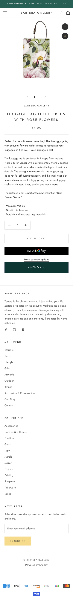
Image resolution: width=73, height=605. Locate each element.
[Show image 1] (34, 97)
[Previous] (27, 96)
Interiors (8, 350)
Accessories (11, 426)
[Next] (45, 96)
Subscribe (17, 541)
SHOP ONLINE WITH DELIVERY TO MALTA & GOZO (36, 3)
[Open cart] (68, 13)
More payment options (36, 259)
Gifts (7, 368)
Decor (7, 356)
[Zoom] (65, 26)
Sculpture (9, 481)
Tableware (10, 487)
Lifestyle (8, 362)
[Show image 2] (38, 97)
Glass (7, 444)
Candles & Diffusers (15, 432)
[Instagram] (14, 329)
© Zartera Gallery (36, 559)
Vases (7, 494)
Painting (8, 475)
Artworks (9, 374)
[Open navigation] (5, 12)
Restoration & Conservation (19, 393)
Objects (8, 469)
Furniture (9, 438)
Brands (8, 387)
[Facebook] (5, 329)
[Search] (61, 12)
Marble (8, 457)
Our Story (9, 399)
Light (7, 450)
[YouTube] (23, 329)
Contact (8, 405)
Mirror (8, 463)
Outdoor (9, 381)
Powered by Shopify (36, 565)
